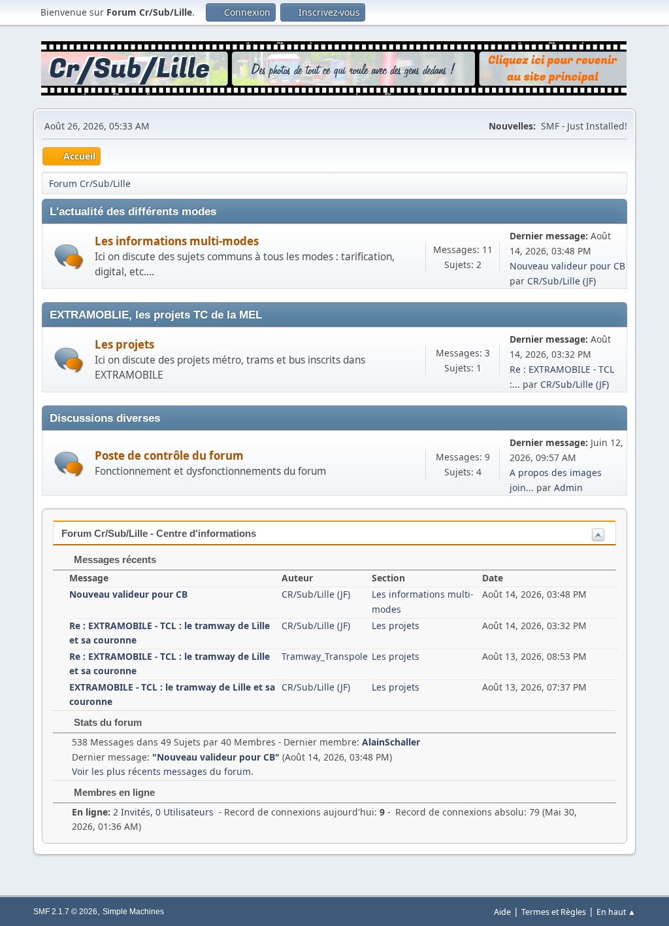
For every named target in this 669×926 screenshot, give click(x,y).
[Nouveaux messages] (69, 256)
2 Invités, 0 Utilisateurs (143, 812)
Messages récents (113, 559)
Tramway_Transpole (325, 656)
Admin (568, 487)
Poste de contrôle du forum (169, 455)
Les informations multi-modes (177, 241)
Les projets (124, 344)
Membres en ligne (113, 792)
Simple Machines (133, 911)
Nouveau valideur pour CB (567, 266)
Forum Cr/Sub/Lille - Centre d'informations (158, 533)
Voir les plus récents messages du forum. (162, 771)
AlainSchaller (391, 742)
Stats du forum (106, 722)
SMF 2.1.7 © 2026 (65, 911)
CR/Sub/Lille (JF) (561, 281)
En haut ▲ (616, 911)
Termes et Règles (553, 911)
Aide (502, 911)
